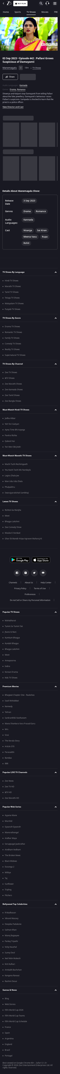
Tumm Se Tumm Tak (14, 626)
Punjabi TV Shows (12, 309)
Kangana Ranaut (12, 975)
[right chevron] (6, 133)
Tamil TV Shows (12, 292)
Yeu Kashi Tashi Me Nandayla (18, 469)
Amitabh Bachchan (13, 969)
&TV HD (8, 792)
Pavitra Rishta (11, 435)
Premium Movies (11, 686)
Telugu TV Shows (12, 297)
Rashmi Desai (11, 981)
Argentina (9, 1038)
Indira (7, 666)
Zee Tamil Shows (12, 395)
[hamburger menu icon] (54, 3)
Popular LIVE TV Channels (15, 772)
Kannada (23, 84)
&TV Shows (10, 378)
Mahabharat (10, 620)
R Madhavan (10, 912)
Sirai (7, 735)
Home (6, 11)
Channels (12, 582)
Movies (44, 11)
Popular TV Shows (11, 612)
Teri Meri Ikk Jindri (13, 446)
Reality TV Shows (12, 349)
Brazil (7, 1050)
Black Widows (11, 861)
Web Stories (10, 1004)
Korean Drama (11, 672)
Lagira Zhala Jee (12, 475)
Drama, (13, 88)
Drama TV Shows (12, 326)
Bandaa (8, 757)
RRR (6, 763)
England (8, 1044)
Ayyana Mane (11, 815)
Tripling (8, 889)
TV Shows (31, 11)
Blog (7, 998)
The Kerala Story (12, 740)
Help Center (44, 582)
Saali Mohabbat (12, 700)
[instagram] (24, 573)
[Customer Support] (47, 3)
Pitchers (8, 895)
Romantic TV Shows (13, 332)
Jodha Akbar (10, 418)
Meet (7, 515)
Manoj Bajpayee (12, 935)
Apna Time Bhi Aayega (15, 429)
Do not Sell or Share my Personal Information (29, 600)
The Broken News (12, 855)
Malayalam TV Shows (14, 303)
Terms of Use (39, 588)
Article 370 (9, 746)
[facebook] (15, 573)
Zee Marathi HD (12, 798)
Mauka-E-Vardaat (12, 533)
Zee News (9, 781)
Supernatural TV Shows (15, 355)
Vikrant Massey (11, 918)
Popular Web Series (12, 807)
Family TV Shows (12, 338)
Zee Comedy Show (13, 527)
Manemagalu (10, 66)
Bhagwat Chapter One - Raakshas (20, 695)
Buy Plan (22, 3)
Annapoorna (10, 660)
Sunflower (9, 884)
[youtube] (41, 573)
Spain (7, 1032)
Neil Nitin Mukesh (12, 958)
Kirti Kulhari (10, 964)
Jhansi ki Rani (10, 632)
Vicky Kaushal (11, 947)
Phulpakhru (10, 487)
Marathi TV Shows (13, 286)
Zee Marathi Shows (13, 383)
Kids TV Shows (11, 677)
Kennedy (8, 706)
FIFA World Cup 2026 (14, 1010)
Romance (21, 88)
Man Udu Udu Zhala (14, 481)
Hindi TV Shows (11, 280)
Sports (18, 11)
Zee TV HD (9, 786)
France (8, 1027)
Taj (6, 878)
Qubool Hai (10, 441)
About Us (28, 582)
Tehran (8, 712)
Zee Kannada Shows (14, 389)
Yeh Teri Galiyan (12, 424)
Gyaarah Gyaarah (13, 826)
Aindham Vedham (13, 849)
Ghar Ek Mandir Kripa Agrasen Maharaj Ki (23, 538)
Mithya (8, 872)
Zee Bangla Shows (13, 401)
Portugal (8, 1055)
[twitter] (33, 573)
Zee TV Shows (11, 372)
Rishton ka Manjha (13, 510)
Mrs (6, 729)
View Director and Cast (13, 105)
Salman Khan (10, 929)
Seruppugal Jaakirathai (15, 844)
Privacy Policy (19, 588)
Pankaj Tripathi (11, 941)
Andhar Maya (11, 838)
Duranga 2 (9, 866)
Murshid (8, 821)
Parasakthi (9, 752)
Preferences (28, 594)
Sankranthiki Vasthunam (15, 717)
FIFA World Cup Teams (15, 1015)
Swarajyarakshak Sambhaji (17, 492)
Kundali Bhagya (12, 643)
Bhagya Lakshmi (12, 521)
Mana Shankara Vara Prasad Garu (20, 723)
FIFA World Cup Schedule (16, 1021)
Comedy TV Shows (13, 343)
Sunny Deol (10, 952)
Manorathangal (12, 832)
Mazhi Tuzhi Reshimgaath (16, 464)
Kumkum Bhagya (12, 637)
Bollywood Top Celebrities (15, 904)
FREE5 (57, 11)
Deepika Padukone (13, 924)
